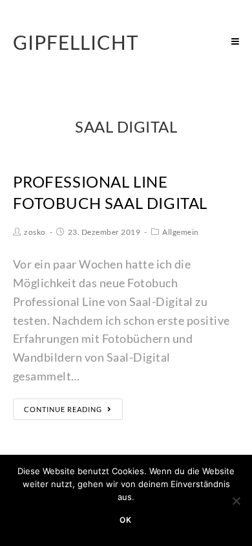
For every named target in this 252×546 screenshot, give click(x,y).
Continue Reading (63, 409)
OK (126, 520)
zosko (35, 232)
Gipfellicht (76, 42)
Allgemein (180, 232)
